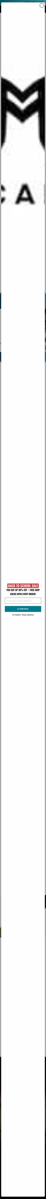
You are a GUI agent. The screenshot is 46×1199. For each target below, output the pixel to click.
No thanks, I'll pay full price (23, 615)
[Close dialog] (42, 5)
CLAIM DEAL (23, 609)
